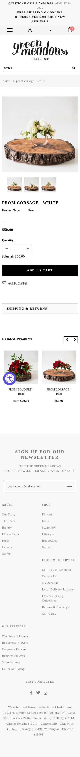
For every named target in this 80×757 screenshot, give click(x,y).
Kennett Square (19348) (32, 712)
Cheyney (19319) (30, 729)
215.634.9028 (44, 3)
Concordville (49, 723)
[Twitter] (38, 693)
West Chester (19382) (17, 718)
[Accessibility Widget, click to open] (9, 378)
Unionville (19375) (62, 712)
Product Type (10, 210)
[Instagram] (46, 693)
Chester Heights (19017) (22, 723)
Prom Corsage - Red (59, 392)
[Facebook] (31, 693)
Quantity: (8, 240)
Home (6, 81)
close (78, 3)
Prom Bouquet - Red (21, 392)
